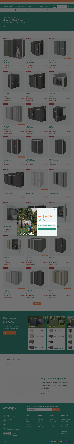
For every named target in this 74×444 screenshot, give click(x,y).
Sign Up (47, 229)
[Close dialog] (55, 209)
